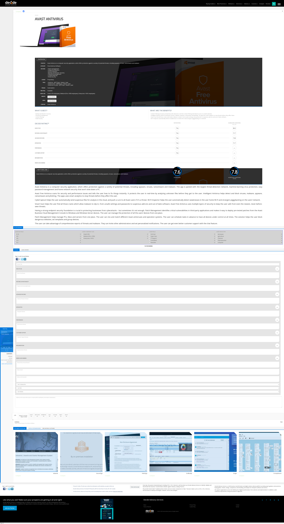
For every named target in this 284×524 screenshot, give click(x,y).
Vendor (237, 506)
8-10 (48, 234)
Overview (10, 356)
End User (182, 234)
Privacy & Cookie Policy (118, 491)
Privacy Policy (193, 505)
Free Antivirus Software (29, 423)
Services (238, 4)
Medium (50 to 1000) (115, 236)
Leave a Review (25, 250)
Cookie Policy (193, 506)
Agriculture (249, 236)
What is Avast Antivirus (6, 360)
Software (230, 4)
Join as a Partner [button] (9, 508)
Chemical (249, 238)
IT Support (182, 238)
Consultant (182, 240)
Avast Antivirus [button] (51, 97)
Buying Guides (210, 4)
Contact (237, 505)
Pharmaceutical (249, 240)
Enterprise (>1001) (115, 238)
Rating (10, 358)
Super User (182, 236)
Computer (249, 242)
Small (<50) (115, 234)
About (144, 505)
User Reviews (9, 362)
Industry (246, 4)
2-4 (48, 240)
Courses (254, 4)
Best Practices (221, 4)
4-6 (48, 238)
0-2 (48, 242)
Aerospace (249, 234)
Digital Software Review (19, 423)
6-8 (48, 236)
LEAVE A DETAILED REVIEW (7, 363)
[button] (17, 259)
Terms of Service (147, 506)
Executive (182, 242)
